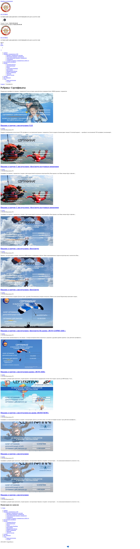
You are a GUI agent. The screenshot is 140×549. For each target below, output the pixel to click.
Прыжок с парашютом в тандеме (14, 55)
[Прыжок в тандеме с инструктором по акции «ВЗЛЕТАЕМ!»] (27, 409)
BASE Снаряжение (11, 72)
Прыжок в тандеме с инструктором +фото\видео (20, 249)
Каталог (6, 63)
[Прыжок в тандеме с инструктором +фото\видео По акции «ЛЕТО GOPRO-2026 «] (27, 327)
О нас (5, 79)
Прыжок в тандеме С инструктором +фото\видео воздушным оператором (30, 166)
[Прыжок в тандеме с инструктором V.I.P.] (27, 122)
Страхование (9, 59)
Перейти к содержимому (7, 1)
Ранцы (8, 67)
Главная (5, 52)
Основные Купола (11, 64)
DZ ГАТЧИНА (4, 14)
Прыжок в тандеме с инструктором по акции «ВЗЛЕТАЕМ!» (25, 413)
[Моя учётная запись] (1, 50)
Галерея (5, 76)
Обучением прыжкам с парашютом (15, 56)
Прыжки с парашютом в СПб (11, 54)
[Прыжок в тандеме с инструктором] (27, 450)
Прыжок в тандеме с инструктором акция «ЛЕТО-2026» (23, 372)
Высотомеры (9, 69)
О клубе (8, 81)
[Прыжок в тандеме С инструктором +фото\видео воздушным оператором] (27, 163)
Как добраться (7, 77)
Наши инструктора (11, 80)
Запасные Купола (10, 65)
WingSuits (8, 73)
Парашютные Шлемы (11, 71)
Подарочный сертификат (10, 62)
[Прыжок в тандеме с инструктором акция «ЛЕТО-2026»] (21, 368)
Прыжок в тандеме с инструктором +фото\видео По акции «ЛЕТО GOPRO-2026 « (33, 331)
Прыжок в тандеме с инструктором (15, 454)
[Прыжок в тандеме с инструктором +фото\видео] (27, 245)
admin (3, 128)
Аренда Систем (10, 75)
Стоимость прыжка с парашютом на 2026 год (17, 60)
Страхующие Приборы (12, 68)
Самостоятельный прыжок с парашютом (16, 58)
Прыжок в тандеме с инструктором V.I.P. (17, 125)
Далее (3, 508)
